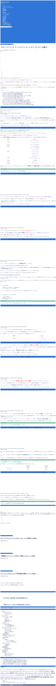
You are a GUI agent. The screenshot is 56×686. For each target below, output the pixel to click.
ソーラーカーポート (6, 14)
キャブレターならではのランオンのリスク (14, 97)
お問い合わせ (5, 21)
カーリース (30, 671)
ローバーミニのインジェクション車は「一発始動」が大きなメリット (16, 101)
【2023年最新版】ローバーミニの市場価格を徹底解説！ (11, 461)
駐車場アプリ (22, 678)
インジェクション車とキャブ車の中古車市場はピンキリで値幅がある (17, 103)
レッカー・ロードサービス (30, 675)
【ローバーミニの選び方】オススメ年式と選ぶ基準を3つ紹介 (12, 503)
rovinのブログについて (6, 22)
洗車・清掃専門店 (11, 625)
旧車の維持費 (8, 648)
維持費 (7, 632)
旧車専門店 (7, 621)
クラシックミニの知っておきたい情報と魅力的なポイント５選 (12, 302)
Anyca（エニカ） (9, 613)
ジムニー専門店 (10, 640)
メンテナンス (5, 15)
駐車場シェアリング (30, 678)
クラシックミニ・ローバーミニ (23, 673)
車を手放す (4, 18)
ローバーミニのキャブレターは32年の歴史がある (13, 93)
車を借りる (4, 17)
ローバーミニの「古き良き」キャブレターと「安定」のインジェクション (17, 92)
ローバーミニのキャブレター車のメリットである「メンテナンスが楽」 (17, 95)
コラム (4, 622)
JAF (3, 11)
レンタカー (38, 675)
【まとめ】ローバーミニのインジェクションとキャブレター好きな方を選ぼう (18, 104)
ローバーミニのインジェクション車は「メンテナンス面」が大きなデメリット (18, 102)
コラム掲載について (6, 23)
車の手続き (4, 16)
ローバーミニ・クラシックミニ (8, 7)
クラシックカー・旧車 (6, 6)
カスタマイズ (8, 630)
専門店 (4, 8)
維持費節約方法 (36, 677)
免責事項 (11, 684)
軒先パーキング (8, 655)
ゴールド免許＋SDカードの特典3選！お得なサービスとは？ (14, 661)
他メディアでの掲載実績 (7, 24)
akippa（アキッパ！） (9, 653)
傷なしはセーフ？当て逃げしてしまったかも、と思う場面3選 (15, 664)
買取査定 (2, 678)
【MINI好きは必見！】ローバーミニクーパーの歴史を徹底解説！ (13, 171)
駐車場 (4, 20)
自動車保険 (4, 10)
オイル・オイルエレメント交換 (5, 671)
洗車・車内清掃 (8, 624)
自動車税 (52, 677)
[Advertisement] (28, 35)
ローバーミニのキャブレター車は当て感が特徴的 (13, 94)
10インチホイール (3, 669)
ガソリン (5, 615)
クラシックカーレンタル (35, 671)
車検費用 (15, 678)
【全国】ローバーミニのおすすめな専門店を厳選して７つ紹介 (12, 424)
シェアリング (3, 675)
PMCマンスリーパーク (25, 669)
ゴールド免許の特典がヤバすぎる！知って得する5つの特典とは (15, 660)
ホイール (7, 619)
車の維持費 (4, 9)
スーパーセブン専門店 (11, 641)
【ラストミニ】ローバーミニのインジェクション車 (13, 98)
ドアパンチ (7, 644)
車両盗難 (4, 19)
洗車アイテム (49, 675)
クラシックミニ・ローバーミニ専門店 (44, 673)
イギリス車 (36, 669)
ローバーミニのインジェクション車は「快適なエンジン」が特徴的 (16, 100)
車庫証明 (9, 678)
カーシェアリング (6, 13)
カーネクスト (24, 671)
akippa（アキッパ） (9, 669)
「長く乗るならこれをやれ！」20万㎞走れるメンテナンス (14, 659)
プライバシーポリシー (4, 684)
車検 (12, 678)
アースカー (7, 614)
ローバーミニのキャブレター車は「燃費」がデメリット (14, 96)
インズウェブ (42, 669)
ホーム (4, 5)
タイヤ (6, 617)
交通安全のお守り (6, 633)
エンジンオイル (8, 629)
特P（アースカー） (9, 654)
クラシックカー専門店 (7, 673)
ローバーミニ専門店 (9, 631)
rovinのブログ (4, 2)
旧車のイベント (8, 620)
